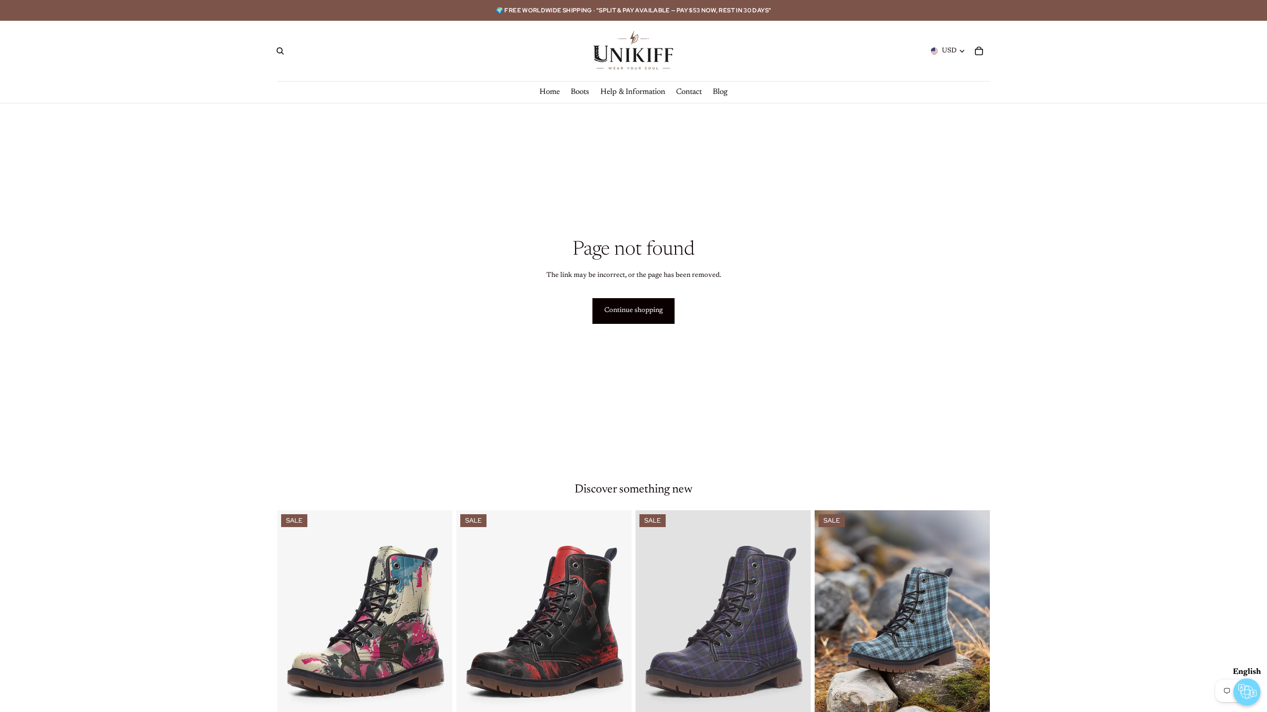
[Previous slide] (292, 619)
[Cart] (979, 51)
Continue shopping (633, 310)
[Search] (280, 51)
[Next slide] (437, 619)
